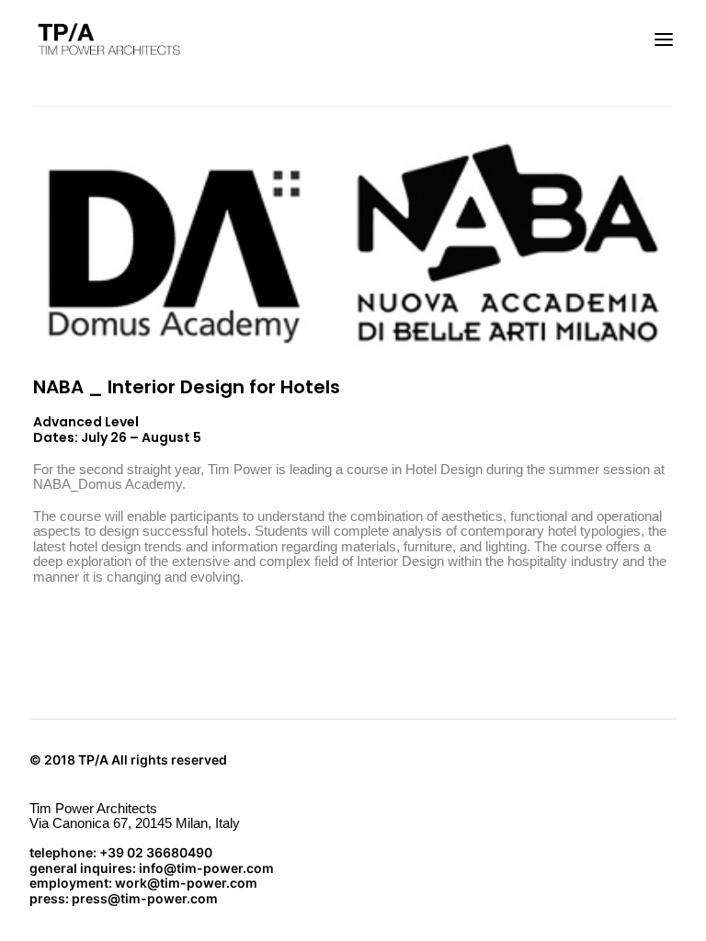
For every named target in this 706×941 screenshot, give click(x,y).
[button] (663, 39)
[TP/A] (106, 39)
